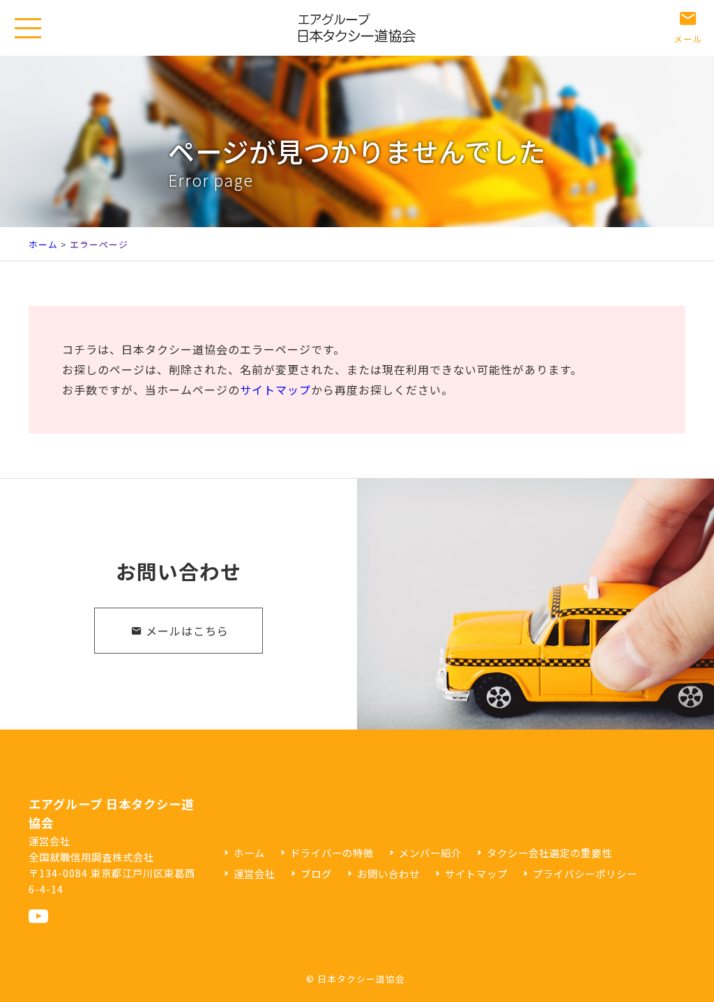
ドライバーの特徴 (332, 852)
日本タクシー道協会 (361, 978)
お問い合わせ (388, 873)
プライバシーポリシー (585, 873)
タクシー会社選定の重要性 (549, 852)
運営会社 (254, 873)
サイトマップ (275, 389)
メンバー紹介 (430, 852)
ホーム (43, 244)
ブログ (316, 873)
